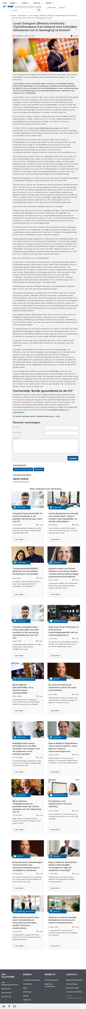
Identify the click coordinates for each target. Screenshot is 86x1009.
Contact (62, 7)
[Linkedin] (3, 1006)
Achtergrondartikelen (31, 980)
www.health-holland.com (58, 410)
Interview (21, 507)
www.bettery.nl (18, 412)
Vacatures (27, 1000)
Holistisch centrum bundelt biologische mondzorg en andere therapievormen (62, 920)
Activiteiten (27, 984)
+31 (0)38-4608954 (74, 992)
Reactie (16, 438)
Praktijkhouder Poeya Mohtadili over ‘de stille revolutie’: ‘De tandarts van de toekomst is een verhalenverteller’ (26, 748)
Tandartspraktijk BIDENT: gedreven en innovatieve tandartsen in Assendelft (25, 571)
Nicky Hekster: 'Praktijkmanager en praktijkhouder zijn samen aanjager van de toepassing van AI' (27, 806)
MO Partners (6, 992)
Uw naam (16, 427)
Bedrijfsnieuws (60, 621)
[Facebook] (9, 1006)
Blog (25, 988)
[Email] (14, 1006)
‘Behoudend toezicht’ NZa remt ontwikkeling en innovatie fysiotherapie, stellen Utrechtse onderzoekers (26, 922)
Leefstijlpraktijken (23, 469)
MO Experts (6, 989)
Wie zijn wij (6, 996)
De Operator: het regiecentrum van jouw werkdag (60, 804)
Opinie (56, 679)
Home (5, 3)
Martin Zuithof (20, 479)
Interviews (22, 15)
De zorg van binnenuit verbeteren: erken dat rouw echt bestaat (62, 687)
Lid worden (51, 7)
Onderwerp (17, 432)
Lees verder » (19, 539)
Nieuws (57, 856)
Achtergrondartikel (25, 679)
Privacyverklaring (51, 980)
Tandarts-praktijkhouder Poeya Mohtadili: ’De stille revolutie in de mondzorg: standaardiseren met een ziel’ (26, 632)
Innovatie (39, 469)
